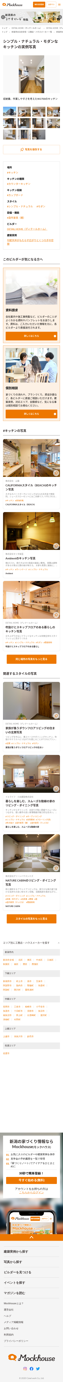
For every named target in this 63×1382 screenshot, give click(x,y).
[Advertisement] (31, 1095)
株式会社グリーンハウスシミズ (19, 876)
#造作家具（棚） (16, 218)
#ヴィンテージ (21, 569)
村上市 (19, 981)
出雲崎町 (31, 1015)
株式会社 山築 (12, 481)
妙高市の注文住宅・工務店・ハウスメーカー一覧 (32, 32)
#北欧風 (24, 899)
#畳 (35, 899)
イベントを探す (14, 1282)
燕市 (29, 981)
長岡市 (6, 1006)
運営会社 (9, 1309)
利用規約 (9, 1334)
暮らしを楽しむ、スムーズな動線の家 (22, 827)
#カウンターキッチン (18, 184)
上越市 (6, 1036)
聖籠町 (30, 985)
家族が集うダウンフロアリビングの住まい (24, 748)
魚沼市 (41, 1011)
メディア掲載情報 (13, 1322)
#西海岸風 (19, 501)
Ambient (9, 574)
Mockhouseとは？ (14, 1303)
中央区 (39, 960)
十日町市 (18, 1011)
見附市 (30, 1011)
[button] (31, 336)
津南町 (6, 1019)
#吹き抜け (10, 823)
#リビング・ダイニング (15, 816)
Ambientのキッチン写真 (20, 558)
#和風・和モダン (12, 899)
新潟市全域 (8, 960)
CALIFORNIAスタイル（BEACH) (20, 505)
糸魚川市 (18, 1036)
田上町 (19, 1015)
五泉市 (39, 981)
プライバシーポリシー (16, 1341)
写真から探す (13, 1262)
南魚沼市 (7, 1015)
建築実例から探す (16, 1251)
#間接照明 (48, 643)
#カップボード (15, 195)
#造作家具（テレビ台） (40, 823)
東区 (29, 960)
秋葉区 (6, 964)
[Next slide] (60, 17)
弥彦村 (41, 985)
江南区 (50, 960)
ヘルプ (7, 1316)
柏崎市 (28, 1006)
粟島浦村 (29, 990)
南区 (16, 964)
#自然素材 (30, 820)
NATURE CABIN (13, 906)
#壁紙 (30, 899)
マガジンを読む (14, 1293)
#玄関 (8, 743)
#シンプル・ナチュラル (20, 206)
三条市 (17, 1006)
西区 (25, 964)
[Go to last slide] (3, 17)
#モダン (41, 206)
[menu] (59, 5)
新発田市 (7, 981)
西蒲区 (35, 964)
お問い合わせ (11, 1328)
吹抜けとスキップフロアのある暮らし (22, 647)
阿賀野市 (7, 985)
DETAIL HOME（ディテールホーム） (27, 28)
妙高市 (30, 1036)
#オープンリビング (34, 816)
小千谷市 (40, 1006)
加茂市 (6, 1011)
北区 (20, 960)
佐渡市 (6, 1053)
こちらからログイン (31, 1192)
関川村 (17, 990)
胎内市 (19, 985)
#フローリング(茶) (43, 820)
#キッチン (12, 173)
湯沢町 (43, 1015)
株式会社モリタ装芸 (14, 554)
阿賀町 (6, 990)
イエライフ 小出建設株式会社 (19, 797)
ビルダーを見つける (17, 1272)
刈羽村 (17, 1019)
